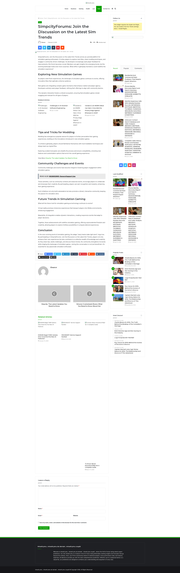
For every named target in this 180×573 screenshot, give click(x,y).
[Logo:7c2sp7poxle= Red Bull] (118, 280)
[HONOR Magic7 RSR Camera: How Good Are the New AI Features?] (48, 327)
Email (40, 515)
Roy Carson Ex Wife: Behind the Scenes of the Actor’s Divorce (132, 288)
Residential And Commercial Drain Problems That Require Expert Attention (119, 192)
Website (75, 515)
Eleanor (43, 42)
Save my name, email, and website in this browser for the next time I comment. (63, 522)
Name (40, 508)
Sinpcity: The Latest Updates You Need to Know (61, 158)
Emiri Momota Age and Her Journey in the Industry (133, 271)
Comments (138, 68)
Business (73, 8)
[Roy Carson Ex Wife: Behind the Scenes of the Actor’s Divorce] (118, 288)
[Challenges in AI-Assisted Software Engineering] (43, 109)
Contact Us (106, 8)
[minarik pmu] (90, 3)
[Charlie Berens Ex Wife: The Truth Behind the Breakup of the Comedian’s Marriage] (118, 260)
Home (66, 8)
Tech (98, 8)
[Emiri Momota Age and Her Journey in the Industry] (118, 271)
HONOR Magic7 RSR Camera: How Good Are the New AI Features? (48, 336)
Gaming (81, 8)
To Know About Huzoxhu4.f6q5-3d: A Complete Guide (92, 465)
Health (88, 8)
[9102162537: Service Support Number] (72, 327)
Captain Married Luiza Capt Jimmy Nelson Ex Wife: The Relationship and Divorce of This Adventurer (133, 299)
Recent (115, 68)
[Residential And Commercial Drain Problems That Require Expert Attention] (118, 77)
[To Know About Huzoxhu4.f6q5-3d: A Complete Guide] (95, 392)
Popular (126, 68)
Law (93, 8)
